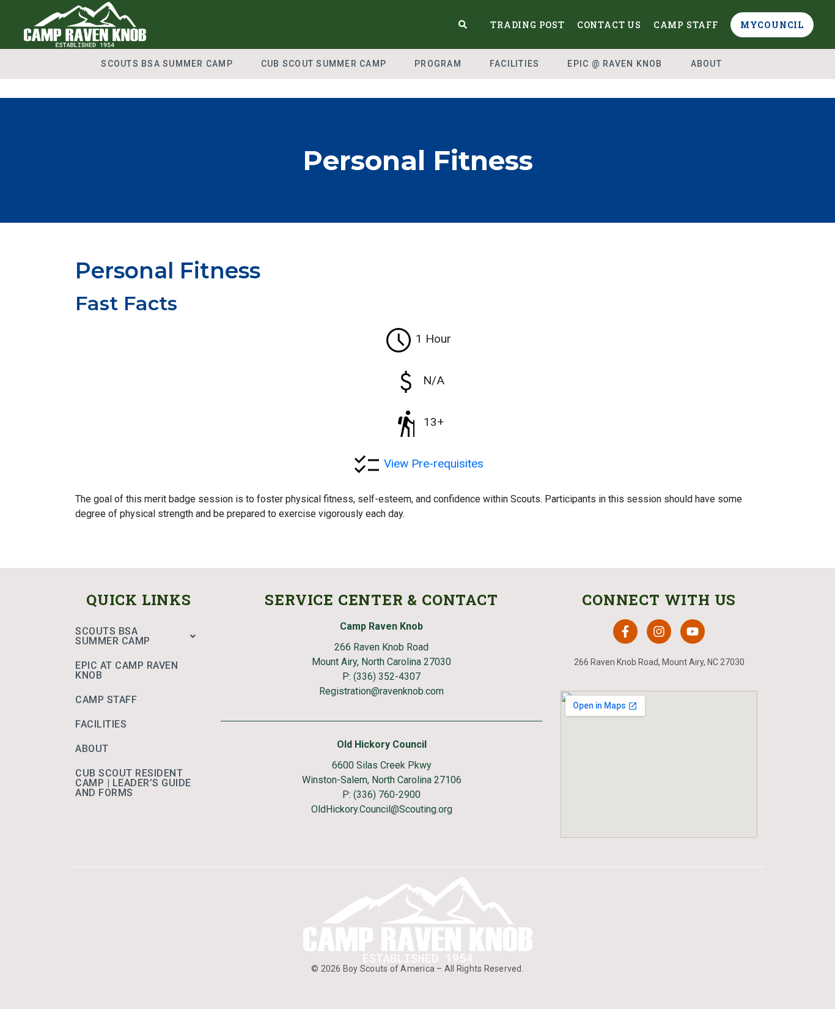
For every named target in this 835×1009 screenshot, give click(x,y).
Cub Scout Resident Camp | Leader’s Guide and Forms (133, 783)
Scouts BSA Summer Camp (167, 64)
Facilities (515, 64)
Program (438, 64)
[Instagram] (659, 631)
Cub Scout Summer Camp (323, 64)
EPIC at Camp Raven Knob (126, 670)
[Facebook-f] (625, 631)
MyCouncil (772, 25)
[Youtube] (692, 631)
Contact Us (609, 25)
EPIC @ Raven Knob (614, 64)
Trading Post (527, 25)
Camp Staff (685, 25)
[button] (138, 636)
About (706, 64)
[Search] (463, 24)
